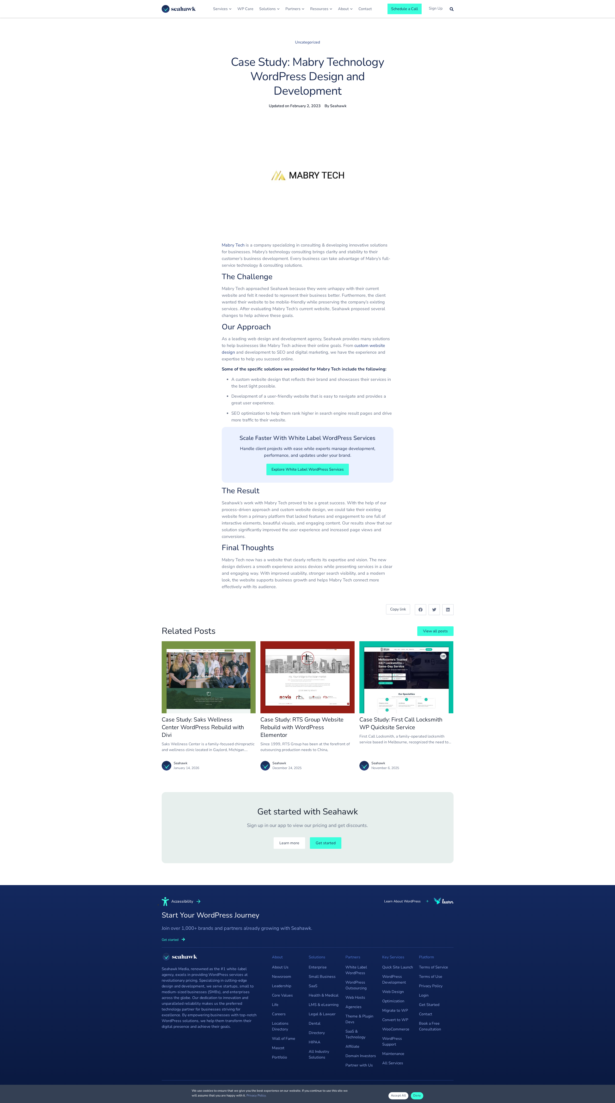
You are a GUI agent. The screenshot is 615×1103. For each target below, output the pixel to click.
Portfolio (279, 1057)
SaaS (313, 986)
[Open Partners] (303, 9)
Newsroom (281, 976)
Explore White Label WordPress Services (307, 469)
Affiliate (352, 1046)
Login (424, 995)
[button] (420, 609)
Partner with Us (359, 1065)
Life (275, 1004)
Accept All (398, 1095)
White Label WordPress (356, 970)
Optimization (393, 1001)
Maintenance (393, 1053)
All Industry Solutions (319, 1054)
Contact (425, 1014)
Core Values (282, 995)
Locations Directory (280, 1026)
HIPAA (314, 1042)
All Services (392, 1063)
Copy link (398, 609)
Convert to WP (395, 1020)
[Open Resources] (331, 9)
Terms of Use (430, 976)
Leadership (281, 986)
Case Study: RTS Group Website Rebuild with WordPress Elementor (302, 727)
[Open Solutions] (278, 9)
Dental (314, 1023)
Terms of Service (433, 967)
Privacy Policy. (256, 1095)
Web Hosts (355, 997)
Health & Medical (323, 995)
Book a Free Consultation (430, 1026)
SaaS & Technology (355, 1034)
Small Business (322, 976)
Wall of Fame (283, 1038)
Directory (317, 1032)
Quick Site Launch (397, 967)
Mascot (278, 1048)
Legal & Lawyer (322, 1014)
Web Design (393, 991)
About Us (280, 967)
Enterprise (318, 967)
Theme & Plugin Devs (359, 1019)
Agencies (353, 1007)
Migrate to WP (395, 1010)
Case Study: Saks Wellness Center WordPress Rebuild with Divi (203, 727)
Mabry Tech (233, 245)
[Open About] (351, 9)
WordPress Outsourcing (356, 985)
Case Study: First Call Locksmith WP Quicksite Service (401, 723)
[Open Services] (230, 9)
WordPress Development (394, 979)
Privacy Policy (431, 986)
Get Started (429, 1004)
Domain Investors (360, 1056)
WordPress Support (392, 1041)
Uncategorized (307, 42)
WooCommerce (395, 1029)
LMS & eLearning (323, 1004)
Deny (417, 1095)
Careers (279, 1014)
